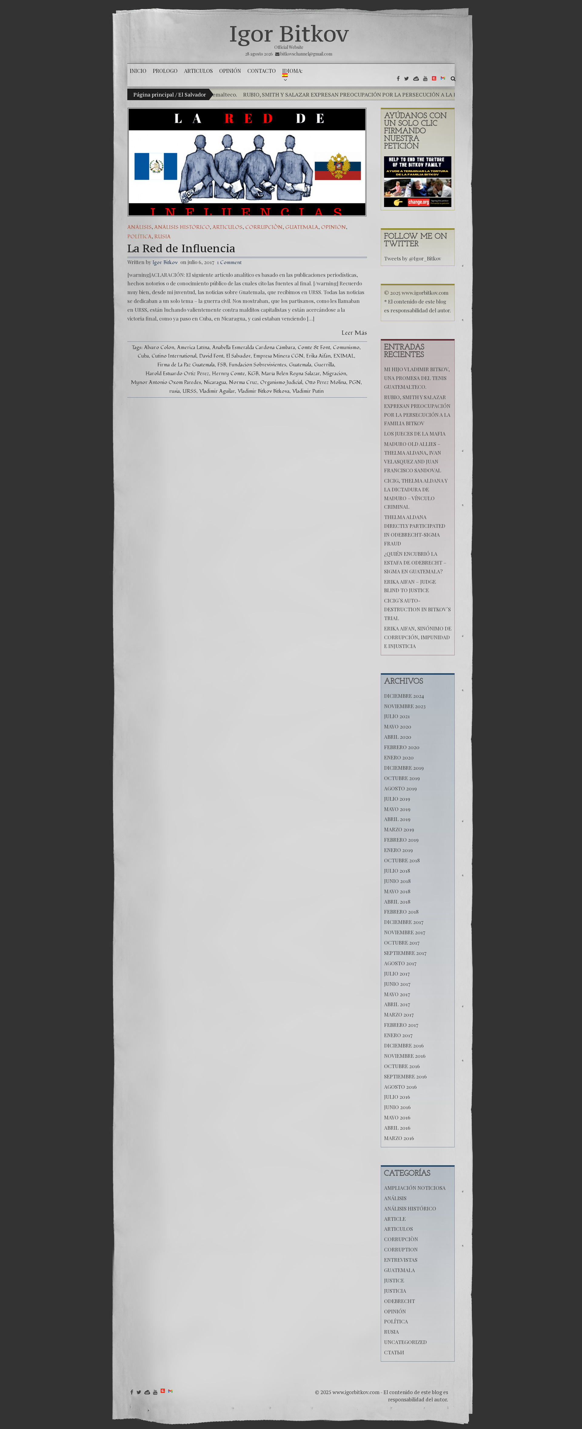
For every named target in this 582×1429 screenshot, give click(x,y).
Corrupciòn (264, 227)
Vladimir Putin (308, 391)
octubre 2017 (402, 942)
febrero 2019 (401, 839)
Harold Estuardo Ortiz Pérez (177, 373)
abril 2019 (397, 819)
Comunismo (346, 347)
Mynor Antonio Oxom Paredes (166, 382)
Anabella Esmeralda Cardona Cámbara (253, 347)
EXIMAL (343, 355)
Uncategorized (405, 1342)
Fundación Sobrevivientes (257, 364)
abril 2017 (397, 1004)
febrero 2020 (402, 747)
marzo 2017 (399, 1014)
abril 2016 (397, 1127)
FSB (221, 364)
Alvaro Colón (159, 347)
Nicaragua (215, 382)
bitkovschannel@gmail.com (306, 54)
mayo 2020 (397, 726)
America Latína (193, 347)
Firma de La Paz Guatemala (186, 364)
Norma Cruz (243, 382)
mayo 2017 (397, 994)
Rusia (162, 236)
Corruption (401, 1249)
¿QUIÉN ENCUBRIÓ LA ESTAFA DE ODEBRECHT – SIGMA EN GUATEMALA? (415, 562)
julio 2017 (397, 973)
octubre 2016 (402, 1066)
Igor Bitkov (289, 33)
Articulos (227, 227)
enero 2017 (398, 1035)
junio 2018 (397, 880)
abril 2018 (397, 901)
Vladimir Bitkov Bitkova (263, 391)
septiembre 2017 (405, 952)
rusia (174, 391)
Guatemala (301, 227)
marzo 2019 (399, 829)
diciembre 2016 (404, 1045)
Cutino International (174, 355)
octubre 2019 (402, 778)
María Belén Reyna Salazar (290, 373)
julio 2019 (397, 798)
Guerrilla (324, 364)
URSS (189, 391)
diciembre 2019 (404, 767)
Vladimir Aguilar (217, 391)
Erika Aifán (318, 355)
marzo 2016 (399, 1138)
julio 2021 (397, 716)
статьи (394, 1352)
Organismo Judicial (281, 382)
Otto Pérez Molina (325, 382)
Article (395, 1218)
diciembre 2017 (403, 921)
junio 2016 (397, 1107)
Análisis (139, 227)
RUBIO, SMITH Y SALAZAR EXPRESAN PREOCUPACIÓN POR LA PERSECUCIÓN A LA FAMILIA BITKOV (317, 94)
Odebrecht (399, 1301)
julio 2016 (397, 1096)
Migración (334, 373)
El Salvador (238, 355)
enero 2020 (399, 757)
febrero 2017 (401, 1024)
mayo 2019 (397, 809)
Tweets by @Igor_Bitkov (412, 258)
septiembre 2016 (405, 1076)
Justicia (395, 1290)
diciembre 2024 (404, 695)
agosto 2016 (400, 1086)
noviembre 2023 (405, 706)
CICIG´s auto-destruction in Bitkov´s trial (417, 609)
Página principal (153, 94)
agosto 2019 (400, 788)
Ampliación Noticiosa (415, 1187)
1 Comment (229, 262)
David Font (211, 355)
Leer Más (354, 332)
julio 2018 (397, 870)
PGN (355, 382)
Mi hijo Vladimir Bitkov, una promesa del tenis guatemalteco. (417, 378)
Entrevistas (400, 1259)
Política (139, 236)
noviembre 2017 (404, 932)
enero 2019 (398, 850)
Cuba (143, 355)
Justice (394, 1280)
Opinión (333, 227)
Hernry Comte (228, 373)
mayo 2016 (397, 1117)
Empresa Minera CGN (278, 355)
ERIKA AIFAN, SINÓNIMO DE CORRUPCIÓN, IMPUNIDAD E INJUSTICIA (417, 637)
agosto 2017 (400, 963)
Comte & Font (314, 347)
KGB (253, 373)
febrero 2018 (401, 911)
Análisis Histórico (182, 227)
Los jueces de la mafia (415, 433)
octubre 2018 (402, 860)
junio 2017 (397, 983)
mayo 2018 (397, 891)
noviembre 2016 (405, 1055)
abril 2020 (397, 736)
